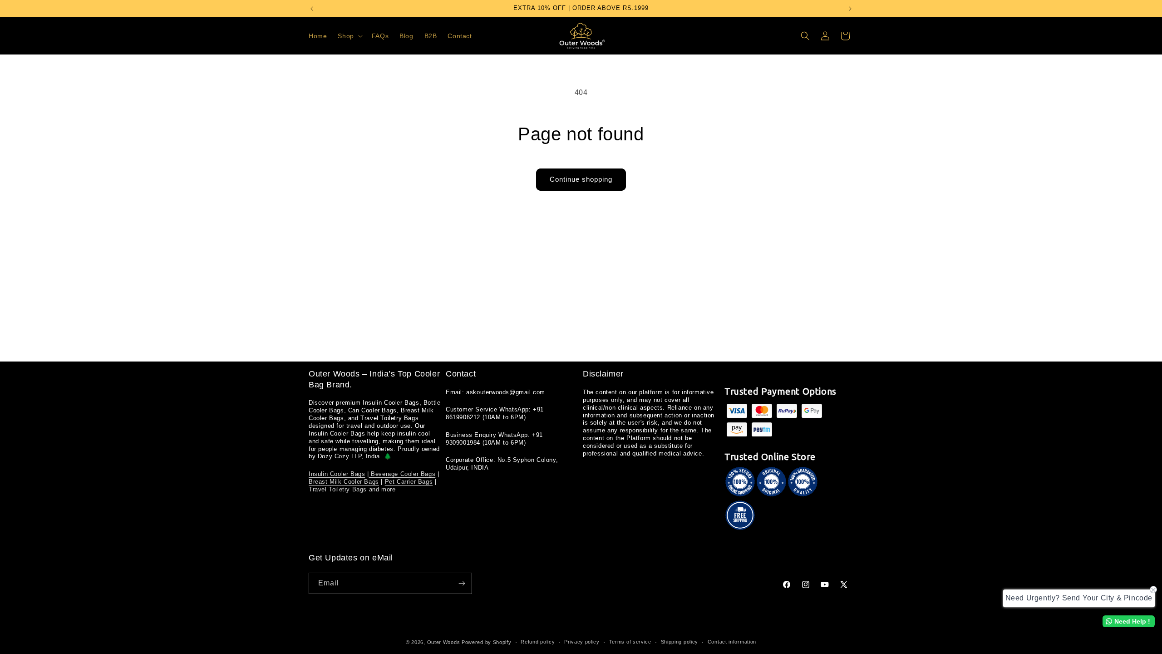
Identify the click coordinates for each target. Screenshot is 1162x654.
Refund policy (538, 641)
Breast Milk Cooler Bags (344, 481)
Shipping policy (680, 641)
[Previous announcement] (312, 8)
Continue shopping (581, 179)
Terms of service (630, 641)
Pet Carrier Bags (409, 481)
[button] (349, 35)
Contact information (732, 641)
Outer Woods (443, 642)
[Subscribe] (462, 583)
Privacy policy (582, 641)
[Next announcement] (850, 8)
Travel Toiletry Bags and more (352, 489)
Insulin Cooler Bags (337, 474)
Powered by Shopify (487, 642)
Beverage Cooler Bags (402, 474)
